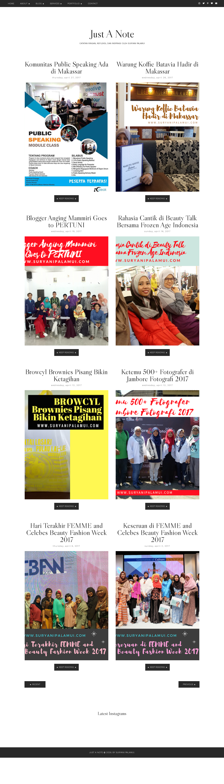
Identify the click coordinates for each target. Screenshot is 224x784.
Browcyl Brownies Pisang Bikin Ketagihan (66, 375)
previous (188, 684)
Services (54, 3)
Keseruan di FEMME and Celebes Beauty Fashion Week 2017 (157, 532)
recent (36, 684)
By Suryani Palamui (123, 752)
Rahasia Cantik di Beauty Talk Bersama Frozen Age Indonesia (157, 221)
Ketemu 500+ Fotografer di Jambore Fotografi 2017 (157, 375)
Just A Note (112, 33)
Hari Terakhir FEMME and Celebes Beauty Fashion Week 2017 (66, 532)
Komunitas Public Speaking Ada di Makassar (66, 67)
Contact (93, 3)
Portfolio (74, 3)
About (23, 3)
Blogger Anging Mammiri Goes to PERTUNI (66, 221)
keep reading (66, 198)
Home (11, 3)
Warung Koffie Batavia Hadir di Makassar (157, 67)
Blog (39, 3)
